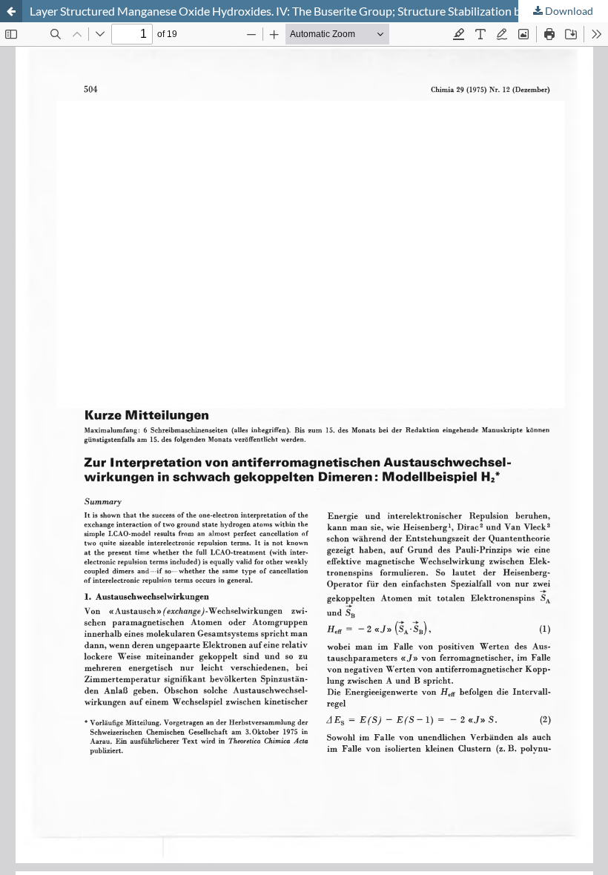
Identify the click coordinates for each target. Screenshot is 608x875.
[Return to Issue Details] (11, 11)
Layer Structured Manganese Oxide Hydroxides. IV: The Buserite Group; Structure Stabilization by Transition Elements (319, 11)
